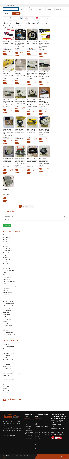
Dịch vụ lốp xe (6, 355)
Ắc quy (5, 235)
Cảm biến (5, 257)
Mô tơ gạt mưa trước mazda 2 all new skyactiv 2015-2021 (44, 101)
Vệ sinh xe (5, 328)
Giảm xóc (5, 272)
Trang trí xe (6, 297)
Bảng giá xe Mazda (16, 25)
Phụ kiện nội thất (8, 305)
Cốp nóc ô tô (6, 268)
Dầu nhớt (5, 323)
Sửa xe (5, 388)
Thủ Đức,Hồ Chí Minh (43, 47)
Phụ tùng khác (7, 310)
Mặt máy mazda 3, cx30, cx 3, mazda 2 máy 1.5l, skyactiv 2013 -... (32, 161)
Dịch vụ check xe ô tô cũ (9, 379)
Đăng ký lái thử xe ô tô (57, 432)
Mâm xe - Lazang (7, 292)
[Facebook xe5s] (61, 456)
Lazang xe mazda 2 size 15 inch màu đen (32, 42)
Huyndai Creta (29, 430)
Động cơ (5, 321)
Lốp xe (5, 283)
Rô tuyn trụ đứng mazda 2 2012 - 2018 (20, 100)
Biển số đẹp (6, 330)
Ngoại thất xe (6, 294)
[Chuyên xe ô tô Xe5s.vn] (11, 417)
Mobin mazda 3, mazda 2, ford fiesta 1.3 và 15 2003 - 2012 (32, 131)
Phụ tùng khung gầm (9, 303)
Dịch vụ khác (6, 393)
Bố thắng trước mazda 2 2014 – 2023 (8, 42)
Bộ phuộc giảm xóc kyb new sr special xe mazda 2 (20, 43)
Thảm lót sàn (6, 314)
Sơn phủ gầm (6, 375)
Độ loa (4, 382)
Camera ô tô (6, 252)
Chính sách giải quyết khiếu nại (42, 427)
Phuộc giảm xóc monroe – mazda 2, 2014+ (44, 43)
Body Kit (5, 239)
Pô (4, 299)
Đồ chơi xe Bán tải (8, 325)
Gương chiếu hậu (7, 274)
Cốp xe (5, 348)
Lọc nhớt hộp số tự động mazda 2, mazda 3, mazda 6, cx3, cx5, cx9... (8, 161)
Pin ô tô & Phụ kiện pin (9, 334)
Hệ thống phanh (7, 277)
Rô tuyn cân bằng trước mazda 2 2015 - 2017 (32, 73)
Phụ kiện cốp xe (7, 308)
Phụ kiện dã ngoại (8, 301)
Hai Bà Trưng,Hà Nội (9, 75)
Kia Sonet (28, 428)
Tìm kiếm (16, 13)
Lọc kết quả (7, 225)
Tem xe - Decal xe (7, 390)
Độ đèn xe (5, 362)
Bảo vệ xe (5, 246)
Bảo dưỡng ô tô (7, 366)
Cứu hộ (5, 377)
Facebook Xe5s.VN (10, 435)
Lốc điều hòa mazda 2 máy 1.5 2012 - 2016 (44, 130)
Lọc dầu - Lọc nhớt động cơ (10, 286)
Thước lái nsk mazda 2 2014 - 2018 (8, 72)
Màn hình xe (6, 288)
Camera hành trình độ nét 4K (42, 451)
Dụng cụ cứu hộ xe (8, 255)
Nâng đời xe (6, 386)
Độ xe (4, 384)
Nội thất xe (6, 351)
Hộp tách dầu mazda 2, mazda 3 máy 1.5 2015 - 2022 (43, 160)
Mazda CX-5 (29, 437)
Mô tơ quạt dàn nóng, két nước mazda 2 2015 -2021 (20, 131)
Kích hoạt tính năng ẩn (9, 353)
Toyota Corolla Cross (28, 433)
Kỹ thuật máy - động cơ (9, 370)
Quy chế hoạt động (40, 423)
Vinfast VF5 (28, 423)
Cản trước (5, 263)
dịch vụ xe (57, 424)
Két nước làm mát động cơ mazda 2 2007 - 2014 (7, 189)
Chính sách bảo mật (40, 424)
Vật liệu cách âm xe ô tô (9, 316)
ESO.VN (5, 457)
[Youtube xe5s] (64, 456)
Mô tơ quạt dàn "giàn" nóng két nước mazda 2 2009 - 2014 (8, 131)
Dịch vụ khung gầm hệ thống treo (12, 373)
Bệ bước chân (6, 241)
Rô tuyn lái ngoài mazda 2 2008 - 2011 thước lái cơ (44, 73)
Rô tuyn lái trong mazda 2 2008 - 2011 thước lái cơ (8, 101)
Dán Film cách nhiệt (8, 346)
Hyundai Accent (30, 424)
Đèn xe (5, 266)
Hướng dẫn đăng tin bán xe (42, 432)
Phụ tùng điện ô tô (8, 332)
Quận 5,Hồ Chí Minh (9, 45)
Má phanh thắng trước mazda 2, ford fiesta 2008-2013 (20, 160)
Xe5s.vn (12, 455)
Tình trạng (6, 219)
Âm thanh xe (6, 237)
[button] (23, 9)
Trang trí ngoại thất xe (9, 359)
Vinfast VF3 (28, 421)
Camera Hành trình (8, 250)
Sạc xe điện (6, 312)
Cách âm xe (6, 344)
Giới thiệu (37, 421)
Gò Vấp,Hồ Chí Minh (32, 45)
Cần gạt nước (6, 259)
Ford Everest (29, 435)
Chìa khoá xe (6, 248)
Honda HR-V (29, 439)
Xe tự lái (5, 402)
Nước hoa (5, 290)
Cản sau (5, 261)
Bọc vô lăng (6, 244)
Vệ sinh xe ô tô (7, 368)
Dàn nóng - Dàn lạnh (8, 270)
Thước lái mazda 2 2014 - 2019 (19, 72)
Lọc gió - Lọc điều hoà (9, 281)
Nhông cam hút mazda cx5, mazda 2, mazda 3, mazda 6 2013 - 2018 (32, 102)
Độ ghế (5, 357)
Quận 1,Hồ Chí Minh (21, 46)
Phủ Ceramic (6, 364)
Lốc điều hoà (6, 279)
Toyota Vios (28, 426)
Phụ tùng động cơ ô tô (9, 319)
